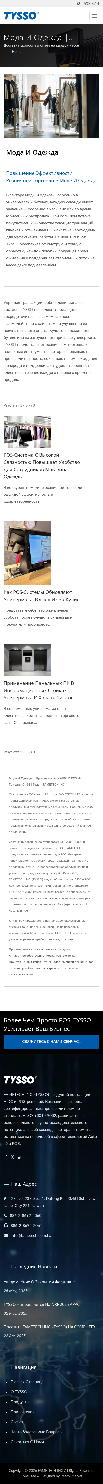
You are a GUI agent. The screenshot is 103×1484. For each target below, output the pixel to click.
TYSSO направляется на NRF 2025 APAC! (42, 1304)
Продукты (20, 1402)
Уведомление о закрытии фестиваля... (41, 1282)
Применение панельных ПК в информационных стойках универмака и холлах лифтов (39, 690)
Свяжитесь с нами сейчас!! (51, 1042)
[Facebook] (6, 1157)
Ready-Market (71, 1476)
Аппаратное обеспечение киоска (31, 955)
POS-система (65, 955)
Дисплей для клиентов (78, 961)
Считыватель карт (41, 968)
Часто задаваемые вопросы (37, 1432)
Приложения (22, 1412)
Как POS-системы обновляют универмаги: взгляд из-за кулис (41, 596)
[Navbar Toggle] (95, 16)
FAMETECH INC (50, 1471)
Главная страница (27, 1382)
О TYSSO (19, 1392)
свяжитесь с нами (21, 974)
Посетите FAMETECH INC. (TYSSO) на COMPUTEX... (51, 1327)
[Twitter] (12, 1157)
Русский (91, 4)
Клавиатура (18, 968)
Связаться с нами (27, 1442)
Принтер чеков (19, 961)
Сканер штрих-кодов (45, 961)
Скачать (18, 1422)
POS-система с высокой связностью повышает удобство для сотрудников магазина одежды (42, 466)
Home (17, 52)
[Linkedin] (20, 1157)
